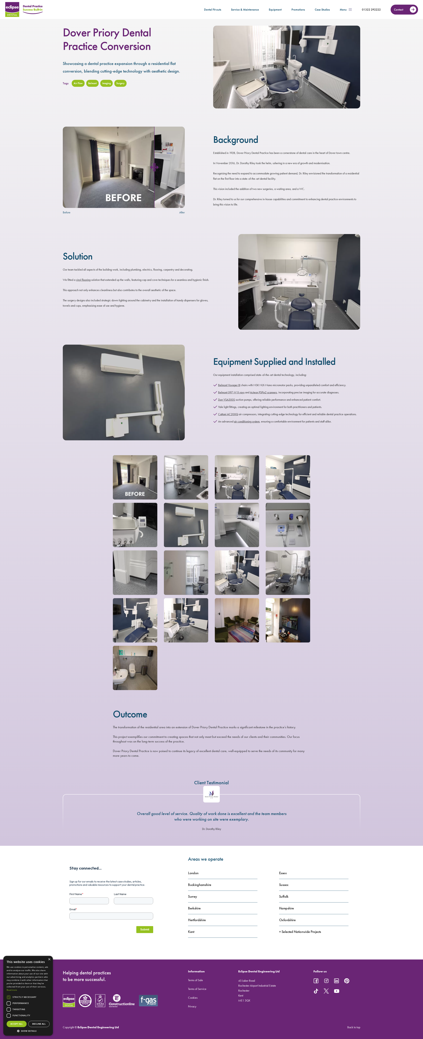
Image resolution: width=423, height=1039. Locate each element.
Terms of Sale (195, 980)
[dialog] (28, 996)
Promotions (298, 9)
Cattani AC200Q (228, 414)
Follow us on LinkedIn (336, 980)
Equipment (275, 9)
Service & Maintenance (245, 9)
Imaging (106, 83)
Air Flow (78, 83)
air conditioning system (247, 421)
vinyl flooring (83, 280)
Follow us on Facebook (316, 980)
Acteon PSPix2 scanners (263, 392)
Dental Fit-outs (212, 9)
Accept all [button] (16, 1023)
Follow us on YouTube (336, 991)
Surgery (120, 83)
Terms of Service (197, 989)
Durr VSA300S (226, 399)
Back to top (353, 1027)
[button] (28, 1030)
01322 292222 (371, 9)
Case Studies (322, 9)
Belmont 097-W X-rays (231, 392)
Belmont (92, 83)
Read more (12, 990)
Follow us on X (326, 991)
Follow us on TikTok (316, 991)
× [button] (49, 959)
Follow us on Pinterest (346, 980)
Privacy (192, 1006)
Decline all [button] (39, 1023)
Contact (398, 9)
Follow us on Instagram (326, 980)
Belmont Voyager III (229, 385)
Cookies (192, 997)
